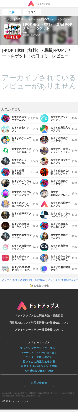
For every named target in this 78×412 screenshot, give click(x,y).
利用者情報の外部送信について (50, 322)
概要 (12, 12)
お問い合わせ (39, 382)
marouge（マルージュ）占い (39, 352)
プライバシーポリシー (28, 329)
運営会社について (52, 329)
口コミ (31, 12)
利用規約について (20, 322)
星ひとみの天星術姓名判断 (39, 361)
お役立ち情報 (41, 285)
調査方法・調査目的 (51, 315)
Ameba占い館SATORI (39, 370)
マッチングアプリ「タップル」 (39, 348)
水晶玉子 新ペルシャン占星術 (39, 366)
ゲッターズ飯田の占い (39, 357)
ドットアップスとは (27, 315)
